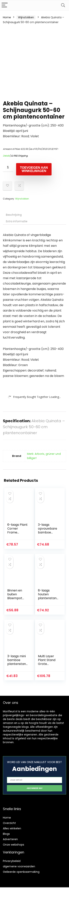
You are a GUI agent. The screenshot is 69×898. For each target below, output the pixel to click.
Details (6, 155)
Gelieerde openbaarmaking (21, 872)
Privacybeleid (12, 861)
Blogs (6, 834)
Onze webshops (13, 845)
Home (7, 17)
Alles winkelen (12, 828)
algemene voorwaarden (19, 866)
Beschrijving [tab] (14, 215)
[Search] (63, 5)
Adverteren (10, 839)
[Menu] (4, 5)
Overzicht (9, 823)
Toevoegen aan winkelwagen (34, 169)
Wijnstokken (26, 17)
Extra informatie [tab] (16, 221)
